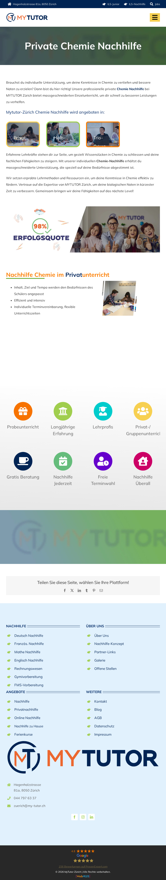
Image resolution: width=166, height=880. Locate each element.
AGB (98, 718)
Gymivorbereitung (28, 676)
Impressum (103, 734)
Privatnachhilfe (26, 709)
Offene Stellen (105, 668)
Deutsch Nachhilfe (28, 635)
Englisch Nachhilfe (28, 660)
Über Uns (101, 635)
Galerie (99, 660)
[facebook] (74, 817)
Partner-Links (105, 652)
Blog (98, 709)
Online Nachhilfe (27, 718)
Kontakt (100, 701)
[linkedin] (91, 817)
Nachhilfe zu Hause (28, 726)
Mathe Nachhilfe (27, 652)
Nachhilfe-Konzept (109, 643)
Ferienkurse (23, 734)
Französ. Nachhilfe (29, 643)
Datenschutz (104, 726)
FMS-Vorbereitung (28, 685)
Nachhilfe (21, 701)
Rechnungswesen (28, 668)
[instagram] (83, 817)
